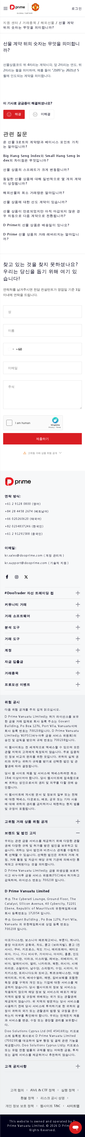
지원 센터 (10, 23)
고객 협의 (17, 1090)
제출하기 (42, 439)
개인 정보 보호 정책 (20, 1106)
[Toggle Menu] (5, 8)
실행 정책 (68, 1090)
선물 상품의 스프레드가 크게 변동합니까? (36, 169)
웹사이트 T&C (50, 1106)
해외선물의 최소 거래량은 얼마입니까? (33, 192)
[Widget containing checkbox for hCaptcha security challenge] (33, 422)
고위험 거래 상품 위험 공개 (42, 453)
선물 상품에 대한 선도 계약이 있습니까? (35, 202)
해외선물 (48, 23)
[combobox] (12, 349)
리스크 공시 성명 (53, 1098)
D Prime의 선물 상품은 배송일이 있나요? (36, 225)
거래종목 (29, 23)
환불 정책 (27, 1098)
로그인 (77, 8)
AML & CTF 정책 (42, 1090)
